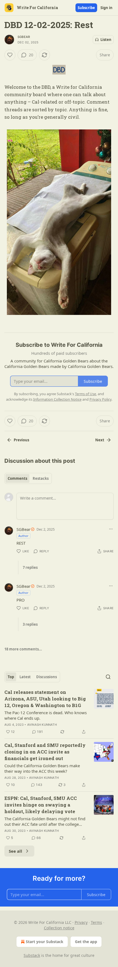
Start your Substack (44, 941)
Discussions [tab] (46, 676)
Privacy (81, 922)
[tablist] (28, 478)
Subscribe (86, 7)
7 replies (30, 567)
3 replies (30, 624)
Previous (21, 439)
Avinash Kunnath (42, 725)
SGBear (24, 37)
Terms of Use (85, 393)
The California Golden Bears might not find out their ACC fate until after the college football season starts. (44, 821)
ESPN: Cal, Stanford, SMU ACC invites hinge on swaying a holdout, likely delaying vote (40, 804)
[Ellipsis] (110, 529)
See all (15, 851)
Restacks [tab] (41, 478)
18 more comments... (23, 649)
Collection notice (59, 927)
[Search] (108, 676)
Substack (32, 955)
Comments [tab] (17, 478)
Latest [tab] (25, 676)
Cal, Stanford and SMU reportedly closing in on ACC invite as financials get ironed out (45, 751)
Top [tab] (11, 676)
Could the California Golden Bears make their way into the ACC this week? (42, 768)
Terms (96, 922)
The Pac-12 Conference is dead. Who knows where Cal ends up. (45, 715)
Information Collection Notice (57, 399)
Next (99, 439)
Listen (105, 39)
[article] (59, 712)
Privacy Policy (100, 399)
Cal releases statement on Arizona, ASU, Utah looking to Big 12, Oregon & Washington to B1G (45, 698)
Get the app (86, 941)
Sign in (106, 7)
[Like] (9, 54)
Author (23, 536)
